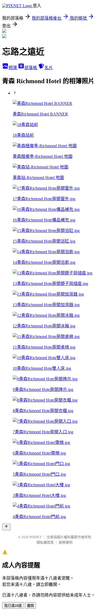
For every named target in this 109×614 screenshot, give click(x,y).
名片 (48, 67)
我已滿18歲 (13, 606)
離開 (30, 606)
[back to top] (6, 527)
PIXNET (36, 537)
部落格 (31, 67)
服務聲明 (65, 542)
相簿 (13, 67)
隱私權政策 (45, 542)
